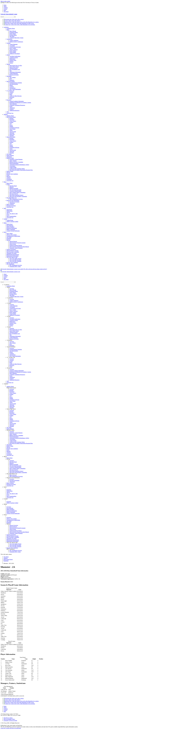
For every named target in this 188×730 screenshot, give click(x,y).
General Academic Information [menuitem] (16, 101)
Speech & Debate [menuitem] (10, 81)
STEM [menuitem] (8, 55)
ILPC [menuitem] (10, 78)
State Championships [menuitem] (11, 216)
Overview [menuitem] (11, 288)
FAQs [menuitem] (7, 215)
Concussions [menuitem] (12, 166)
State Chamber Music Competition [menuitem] (17, 192)
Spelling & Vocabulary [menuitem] (14, 53)
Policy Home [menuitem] (9, 233)
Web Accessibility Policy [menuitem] (9, 719)
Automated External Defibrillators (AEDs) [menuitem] (19, 164)
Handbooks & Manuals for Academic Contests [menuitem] (20, 102)
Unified (5, 499)
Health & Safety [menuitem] (10, 158)
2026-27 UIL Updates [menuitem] (11, 234)
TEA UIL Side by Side (12, 542)
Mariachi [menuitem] (11, 187)
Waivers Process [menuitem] (13, 241)
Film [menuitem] (10, 70)
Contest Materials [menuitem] (13, 44)
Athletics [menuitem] (6, 114)
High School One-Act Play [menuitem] (15, 65)
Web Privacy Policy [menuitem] (8, 717)
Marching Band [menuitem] (13, 185)
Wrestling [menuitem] (11, 135)
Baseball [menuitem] (11, 118)
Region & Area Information (13, 477)
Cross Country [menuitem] (12, 121)
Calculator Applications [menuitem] (14, 56)
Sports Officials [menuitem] (10, 155)
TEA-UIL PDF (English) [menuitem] (15, 260)
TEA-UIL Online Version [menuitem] (15, 258)
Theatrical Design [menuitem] (13, 68)
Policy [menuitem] (5, 232)
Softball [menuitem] (11, 126)
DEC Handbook (11, 549)
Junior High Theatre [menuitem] (14, 66)
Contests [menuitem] (8, 43)
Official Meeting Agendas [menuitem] (12, 250)
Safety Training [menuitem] (13, 160)
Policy (5, 514)
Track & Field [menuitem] (12, 131)
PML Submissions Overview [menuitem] (16, 199)
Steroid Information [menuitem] (13, 163)
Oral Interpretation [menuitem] (13, 84)
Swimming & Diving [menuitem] (14, 127)
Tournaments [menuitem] (12, 88)
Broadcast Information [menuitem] (11, 228)
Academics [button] (6, 284)
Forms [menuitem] (10, 98)
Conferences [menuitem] (9, 39)
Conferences (10, 298)
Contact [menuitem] (5, 9)
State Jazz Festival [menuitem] (13, 193)
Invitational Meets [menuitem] (13, 32)
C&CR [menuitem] (8, 212)
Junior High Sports (11, 409)
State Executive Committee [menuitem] (12, 252)
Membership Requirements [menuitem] (12, 254)
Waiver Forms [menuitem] (12, 244)
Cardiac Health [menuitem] (12, 167)
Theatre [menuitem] (8, 64)
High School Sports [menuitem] (11, 117)
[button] (1, 270)
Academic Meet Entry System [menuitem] (16, 37)
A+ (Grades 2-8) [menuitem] (10, 90)
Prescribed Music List (12, 473)
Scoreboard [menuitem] (9, 179)
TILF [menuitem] (7, 111)
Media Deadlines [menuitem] (10, 226)
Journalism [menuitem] (8, 76)
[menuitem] (14, 19)
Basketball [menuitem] (11, 119)
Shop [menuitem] (5, 10)
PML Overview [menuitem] (13, 475)
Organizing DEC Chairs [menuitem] (15, 266)
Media (5, 504)
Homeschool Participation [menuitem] (12, 256)
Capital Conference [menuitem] (13, 40)
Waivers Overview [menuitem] (13, 525)
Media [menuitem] (5, 222)
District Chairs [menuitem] (9, 171)
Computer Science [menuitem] (13, 57)
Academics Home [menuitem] (10, 28)
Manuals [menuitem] (8, 176)
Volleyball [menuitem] (11, 133)
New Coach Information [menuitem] (15, 89)
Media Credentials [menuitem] (10, 229)
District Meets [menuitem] (12, 33)
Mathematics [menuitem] (12, 59)
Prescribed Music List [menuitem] (11, 197)
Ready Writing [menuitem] (12, 51)
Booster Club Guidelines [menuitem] (12, 174)
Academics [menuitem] (6, 27)
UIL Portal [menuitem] (6, 11)
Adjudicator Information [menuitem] (15, 72)
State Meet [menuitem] (11, 36)
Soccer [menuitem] (11, 125)
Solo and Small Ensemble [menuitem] (15, 189)
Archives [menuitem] (11, 109)
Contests (9, 303)
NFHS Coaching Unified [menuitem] (12, 221)
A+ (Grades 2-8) (11, 357)
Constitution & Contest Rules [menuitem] (13, 236)
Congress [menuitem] (11, 86)
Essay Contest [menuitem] (12, 48)
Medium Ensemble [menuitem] (13, 188)
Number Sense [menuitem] (12, 60)
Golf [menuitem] (10, 123)
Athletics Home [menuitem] (10, 115)
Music (5, 456)
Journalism (9, 340)
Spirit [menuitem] (5, 208)
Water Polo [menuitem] (12, 134)
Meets (8, 287)
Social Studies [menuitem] (12, 52)
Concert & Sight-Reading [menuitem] (15, 191)
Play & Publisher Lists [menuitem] (14, 69)
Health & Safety (10, 430)
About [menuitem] (5, 6)
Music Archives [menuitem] (10, 204)
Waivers (9, 524)
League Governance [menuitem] (11, 249)
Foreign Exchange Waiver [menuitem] (15, 530)
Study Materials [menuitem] (13, 103)
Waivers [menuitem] (8, 172)
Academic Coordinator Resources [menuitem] (17, 105)
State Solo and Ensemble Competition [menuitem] (18, 196)
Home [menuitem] (5, 5)
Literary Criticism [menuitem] (13, 49)
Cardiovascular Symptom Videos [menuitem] (17, 168)
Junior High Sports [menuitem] (10, 137)
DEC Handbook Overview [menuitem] (15, 265)
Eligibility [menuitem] (8, 238)
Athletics (6, 383)
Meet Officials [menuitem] (12, 31)
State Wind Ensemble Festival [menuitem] (16, 195)
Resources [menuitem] (11, 80)
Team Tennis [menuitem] (12, 129)
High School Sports (11, 387)
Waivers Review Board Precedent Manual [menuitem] (19, 246)
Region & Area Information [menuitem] (12, 200)
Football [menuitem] (11, 122)
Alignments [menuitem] (12, 107)
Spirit (5, 487)
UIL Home (6, 556)
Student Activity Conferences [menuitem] (16, 41)
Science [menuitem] (11, 62)
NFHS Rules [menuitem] (9, 211)
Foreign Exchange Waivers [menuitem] (15, 245)
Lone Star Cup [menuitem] (9, 113)
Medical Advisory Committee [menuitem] (16, 162)
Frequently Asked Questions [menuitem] (16, 248)
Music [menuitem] (5, 181)
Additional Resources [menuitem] (14, 110)
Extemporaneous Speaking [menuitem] (15, 82)
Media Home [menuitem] (9, 224)
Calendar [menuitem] (6, 7)
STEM (8, 316)
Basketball (6, 560)
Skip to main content (5, 1)
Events (8, 459)
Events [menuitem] (11, 93)
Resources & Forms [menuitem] (14, 74)
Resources (9, 368)
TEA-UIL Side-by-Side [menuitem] (11, 257)
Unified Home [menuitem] (9, 220)
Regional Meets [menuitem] (13, 35)
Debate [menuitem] (11, 85)
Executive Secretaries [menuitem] (14, 201)
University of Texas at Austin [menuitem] (10, 720)
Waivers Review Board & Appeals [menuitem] (17, 242)
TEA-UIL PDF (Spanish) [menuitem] (15, 261)
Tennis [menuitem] (10, 130)
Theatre (9, 327)
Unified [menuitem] (5, 219)
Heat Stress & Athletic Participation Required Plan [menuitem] (21, 170)
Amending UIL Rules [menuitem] (11, 253)
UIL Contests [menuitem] (12, 77)
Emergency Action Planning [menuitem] (15, 159)
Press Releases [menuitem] (9, 225)
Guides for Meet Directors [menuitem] (15, 96)
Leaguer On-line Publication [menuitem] (13, 230)
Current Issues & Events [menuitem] (15, 47)
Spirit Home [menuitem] (9, 209)
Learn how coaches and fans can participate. (11, 728)
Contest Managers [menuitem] (13, 73)
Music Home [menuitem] (9, 183)
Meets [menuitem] (7, 29)
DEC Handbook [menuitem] (10, 263)
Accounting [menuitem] (12, 45)
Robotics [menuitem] (11, 61)
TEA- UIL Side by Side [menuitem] (12, 213)
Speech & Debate (11, 346)
